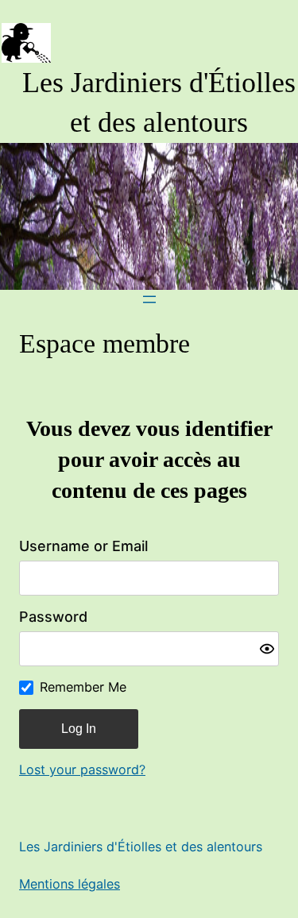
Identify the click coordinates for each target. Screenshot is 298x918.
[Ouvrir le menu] (149, 299)
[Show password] (267, 649)
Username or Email (83, 546)
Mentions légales (69, 884)
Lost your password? (82, 769)
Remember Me (83, 687)
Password (53, 616)
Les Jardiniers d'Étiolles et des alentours (140, 846)
